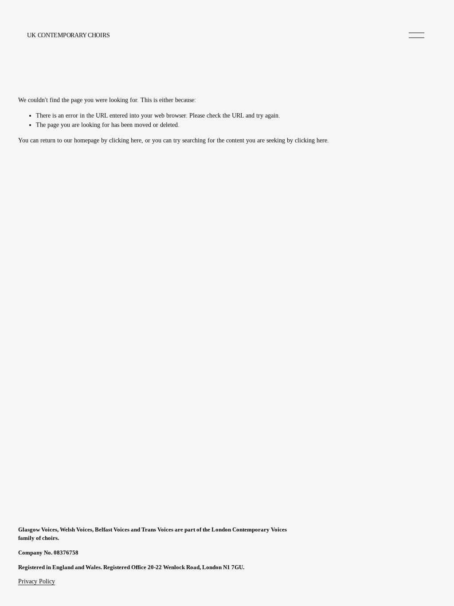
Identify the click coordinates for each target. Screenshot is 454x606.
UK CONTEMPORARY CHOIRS (68, 35)
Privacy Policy (36, 581)
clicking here (125, 140)
